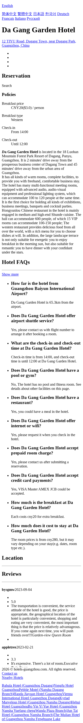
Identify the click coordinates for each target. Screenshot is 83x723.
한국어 (50, 14)
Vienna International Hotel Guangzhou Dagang (37, 696)
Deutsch (63, 14)
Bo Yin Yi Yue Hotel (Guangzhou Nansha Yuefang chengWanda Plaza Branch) (39, 708)
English (7, 6)
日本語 (38, 14)
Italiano (20, 18)
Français (8, 18)
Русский (33, 18)
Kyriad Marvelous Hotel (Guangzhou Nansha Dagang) (36, 700)
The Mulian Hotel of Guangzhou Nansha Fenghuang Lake (41, 717)
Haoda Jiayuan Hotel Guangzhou (38, 694)
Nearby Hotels (12, 678)
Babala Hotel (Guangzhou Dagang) (28, 685)
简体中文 (9, 14)
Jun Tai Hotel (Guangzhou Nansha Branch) (40, 713)
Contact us (9, 673)
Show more (10, 274)
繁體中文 (25, 14)
